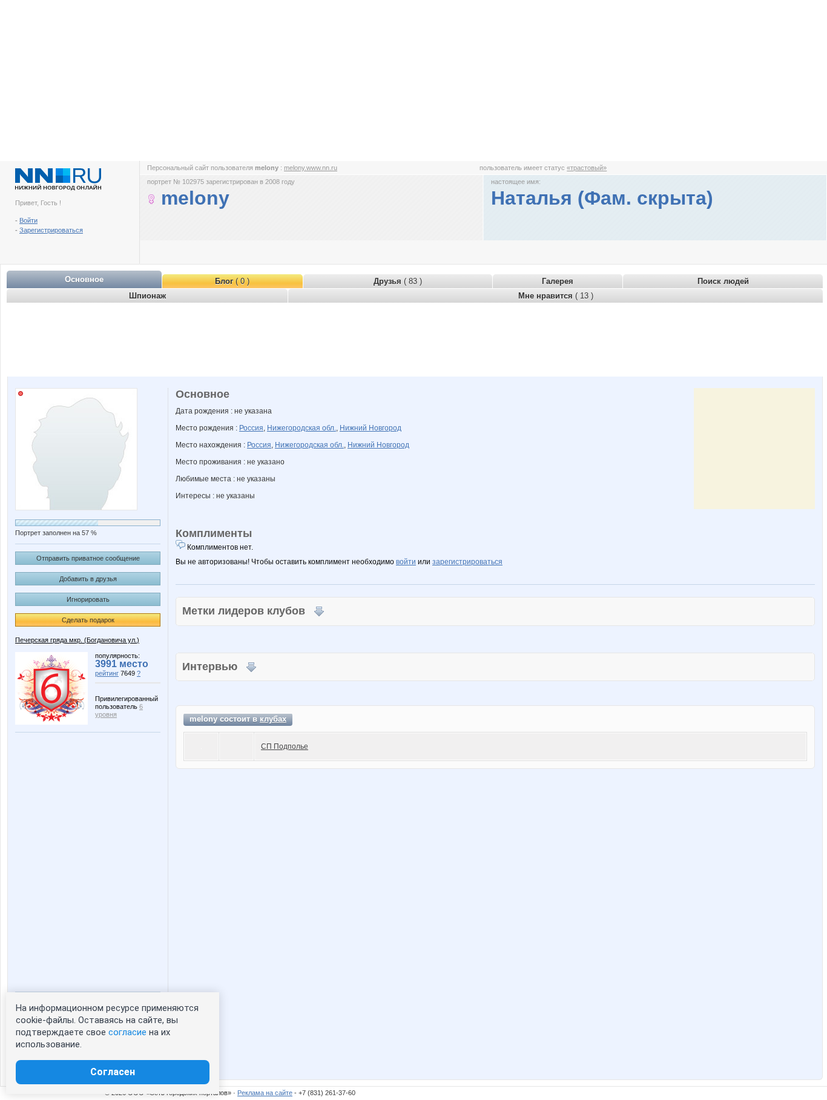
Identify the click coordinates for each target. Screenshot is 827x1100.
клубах (273, 718)
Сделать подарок (88, 620)
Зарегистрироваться (51, 230)
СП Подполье (284, 746)
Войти (28, 220)
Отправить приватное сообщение (88, 558)
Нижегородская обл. (301, 428)
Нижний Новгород (370, 428)
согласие (127, 1032)
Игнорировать (88, 599)
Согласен (112, 1072)
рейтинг (107, 673)
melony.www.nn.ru (310, 167)
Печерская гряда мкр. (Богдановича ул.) (77, 640)
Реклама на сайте (264, 1092)
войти (406, 562)
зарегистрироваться (467, 562)
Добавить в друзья (88, 578)
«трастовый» (587, 167)
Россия (251, 428)
